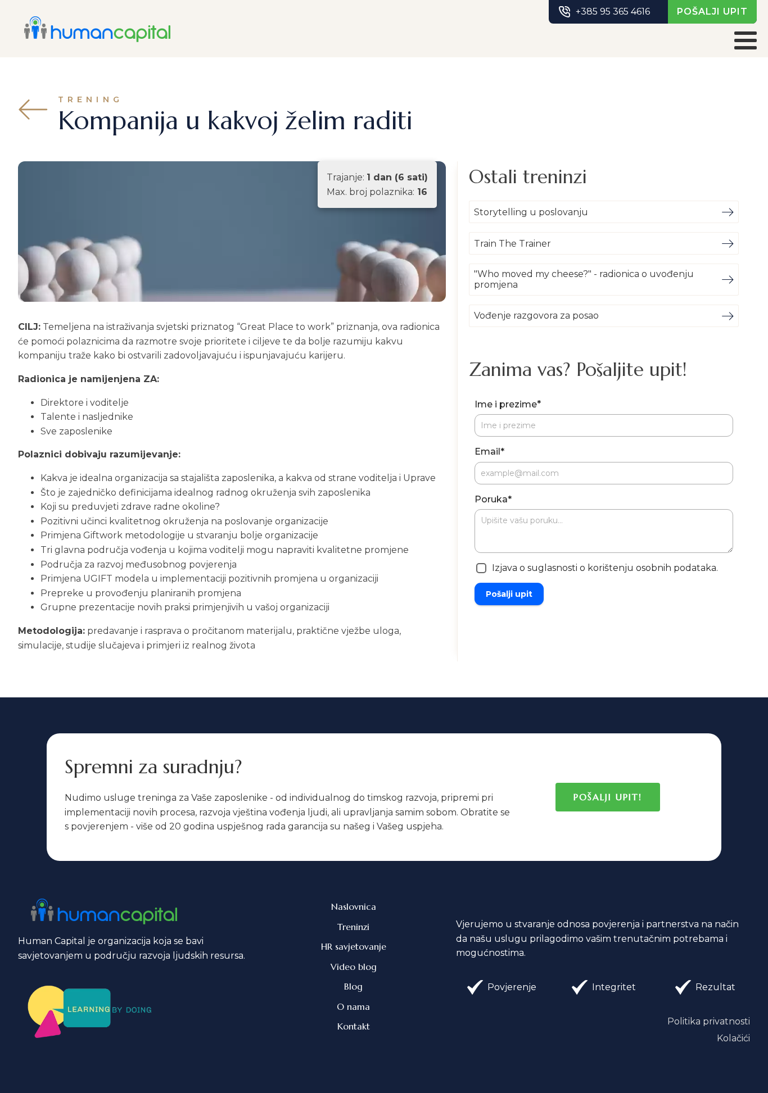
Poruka (493, 499)
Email (489, 451)
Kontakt (353, 1026)
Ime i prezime (508, 403)
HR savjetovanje (353, 946)
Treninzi (353, 926)
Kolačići (733, 1038)
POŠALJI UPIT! (607, 796)
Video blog (354, 966)
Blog (353, 986)
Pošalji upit (509, 594)
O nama (353, 1006)
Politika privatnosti (708, 1021)
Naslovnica (353, 906)
